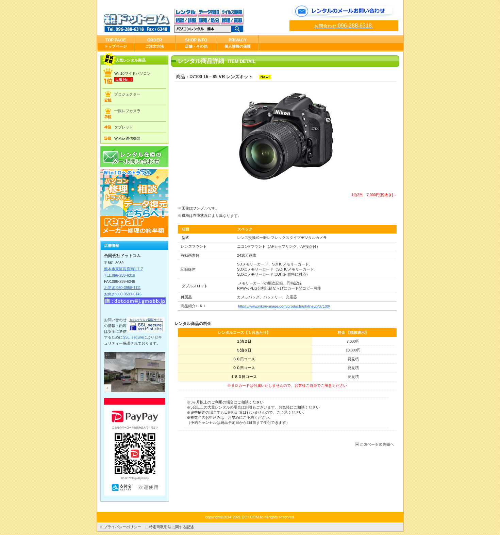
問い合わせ (134, 156)
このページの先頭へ (374, 444)
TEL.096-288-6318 (119, 275)
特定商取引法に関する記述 (171, 527)
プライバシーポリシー (122, 527)
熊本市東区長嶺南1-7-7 (123, 269)
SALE (134, 203)
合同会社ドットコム (179, 21)
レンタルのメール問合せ (343, 11)
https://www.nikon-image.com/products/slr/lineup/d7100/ (284, 306)
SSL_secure (133, 337)
